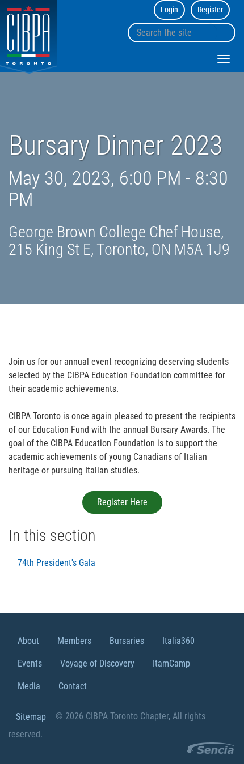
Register (210, 9)
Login (169, 9)
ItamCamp (171, 663)
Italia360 (178, 640)
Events (30, 663)
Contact (72, 686)
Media (29, 686)
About (28, 640)
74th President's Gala (56, 562)
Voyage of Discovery (97, 663)
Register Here (122, 502)
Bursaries (127, 640)
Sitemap (31, 716)
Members (74, 640)
